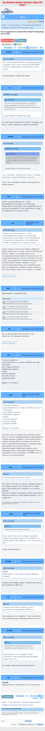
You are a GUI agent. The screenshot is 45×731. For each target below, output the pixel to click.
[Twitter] (17, 44)
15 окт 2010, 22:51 (32, 467)
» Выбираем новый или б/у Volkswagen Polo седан (17, 28)
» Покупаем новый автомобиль (31, 25)
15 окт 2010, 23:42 (32, 677)
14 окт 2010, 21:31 (32, 87)
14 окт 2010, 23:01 (32, 196)
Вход (41, 21)
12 (21, 47)
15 (31, 47)
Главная (3, 25)
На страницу (8, 47)
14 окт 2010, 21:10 (32, 52)
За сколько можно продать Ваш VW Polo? (22, 3)
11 (19, 47)
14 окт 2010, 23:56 (32, 329)
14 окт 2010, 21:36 (32, 136)
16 (33, 47)
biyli (24, 502)
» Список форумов (14, 25)
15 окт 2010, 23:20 (32, 561)
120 (41, 47)
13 (24, 47)
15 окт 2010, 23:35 (32, 597)
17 (36, 47)
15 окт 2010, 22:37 (32, 355)
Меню (22, 17)
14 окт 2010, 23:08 (32, 223)
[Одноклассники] (20, 44)
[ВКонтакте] (15, 44)
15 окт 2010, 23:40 (32, 630)
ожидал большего (9, 276)
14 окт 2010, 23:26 (32, 288)
